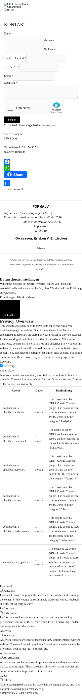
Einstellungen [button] (7, 297)
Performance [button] (7, 608)
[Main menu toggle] (74, 7)
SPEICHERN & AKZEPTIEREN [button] (19, 693)
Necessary (9, 366)
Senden (12, 119)
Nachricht (10, 82)
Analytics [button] (5, 630)
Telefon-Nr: (12, 67)
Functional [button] (6, 586)
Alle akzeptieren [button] (25, 297)
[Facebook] (41, 162)
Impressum (41, 226)
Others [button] (3, 675)
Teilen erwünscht (13, 189)
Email (8, 75)
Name (8, 33)
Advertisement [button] (8, 653)
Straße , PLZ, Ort (15, 58)
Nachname (50, 49)
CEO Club (41, 230)
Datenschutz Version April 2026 (41, 222)
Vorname (49, 40)
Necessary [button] (5, 361)
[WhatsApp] (41, 168)
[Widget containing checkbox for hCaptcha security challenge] (34, 107)
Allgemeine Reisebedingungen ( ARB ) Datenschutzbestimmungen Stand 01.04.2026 (33, 215)
